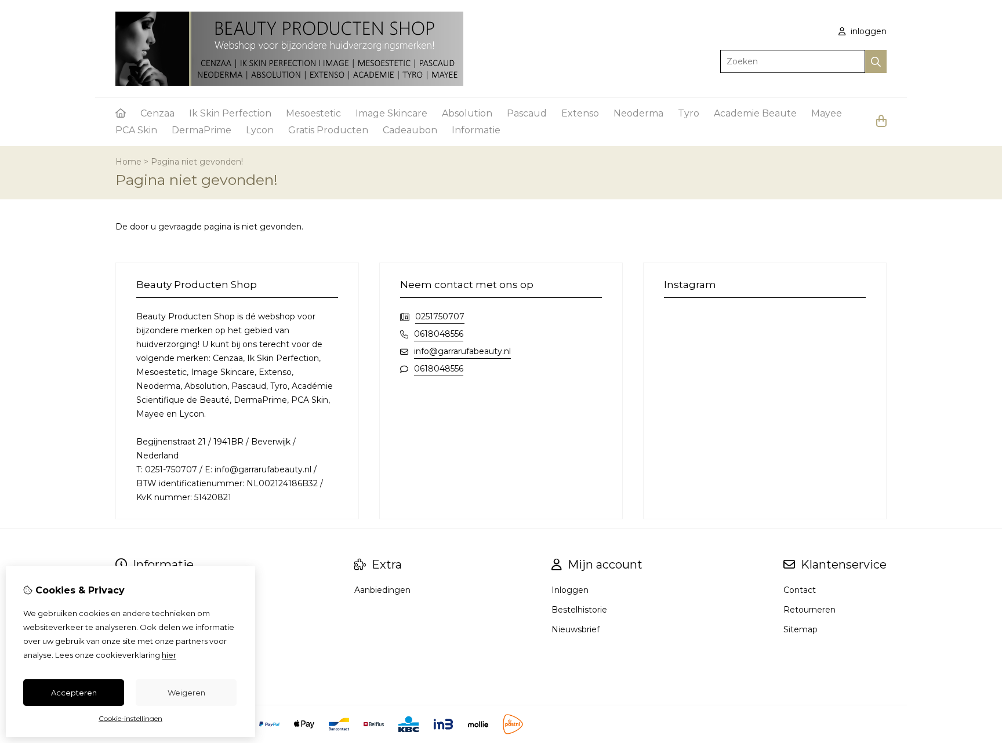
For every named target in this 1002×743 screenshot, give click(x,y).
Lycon (260, 130)
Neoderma (638, 113)
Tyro (688, 113)
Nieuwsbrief (575, 629)
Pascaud (527, 113)
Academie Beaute (755, 113)
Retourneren (809, 609)
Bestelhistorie (579, 609)
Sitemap (800, 629)
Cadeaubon (410, 130)
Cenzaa (157, 113)
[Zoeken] (876, 61)
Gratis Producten (328, 130)
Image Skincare (391, 113)
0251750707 (439, 316)
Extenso (580, 113)
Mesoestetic (313, 113)
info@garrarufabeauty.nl (462, 351)
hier (169, 655)
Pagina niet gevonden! (197, 161)
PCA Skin (136, 130)
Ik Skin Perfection (230, 113)
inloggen (867, 31)
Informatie (476, 130)
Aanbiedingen (382, 590)
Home (128, 161)
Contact (799, 590)
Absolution (467, 113)
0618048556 (438, 334)
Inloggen (570, 590)
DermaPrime (201, 130)
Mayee (826, 113)
